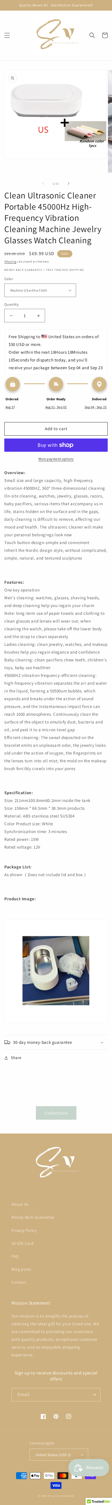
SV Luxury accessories (61, 1495)
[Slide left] (43, 183)
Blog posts (21, 1269)
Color (8, 278)
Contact (18, 1282)
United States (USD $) (53, 1454)
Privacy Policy (23, 1230)
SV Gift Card (22, 1243)
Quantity (11, 304)
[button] (7, 35)
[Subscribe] (94, 1394)
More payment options (56, 459)
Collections (56, 1113)
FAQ (15, 1256)
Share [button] (16, 1057)
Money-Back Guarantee (32, 1217)
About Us (20, 1204)
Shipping (10, 261)
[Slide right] (68, 183)
